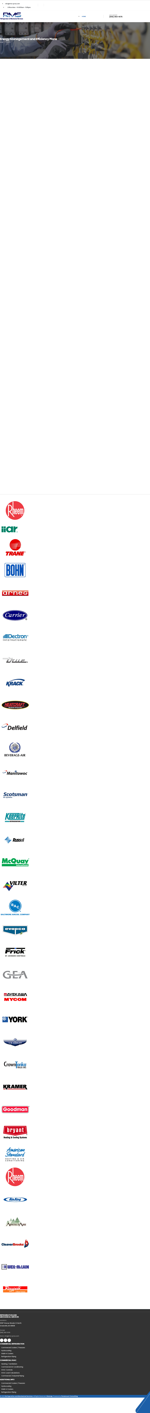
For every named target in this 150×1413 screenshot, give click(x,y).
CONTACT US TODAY (14, 481)
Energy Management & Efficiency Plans (93, 56)
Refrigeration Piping (88, 60)
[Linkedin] (46, 5)
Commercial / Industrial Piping (12, 1376)
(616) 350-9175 (115, 16)
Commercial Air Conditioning (91, 67)
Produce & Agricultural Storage (91, 91)
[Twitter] (41, 5)
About (84, 25)
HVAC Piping (86, 81)
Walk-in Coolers (7, 1353)
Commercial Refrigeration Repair (92, 47)
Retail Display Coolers (89, 94)
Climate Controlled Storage (90, 87)
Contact (85, 59)
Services (85, 33)
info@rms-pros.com (12, 4)
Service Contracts (88, 115)
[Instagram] (1, 1340)
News (84, 50)
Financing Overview (87, 49)
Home (84, 16)
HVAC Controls (87, 74)
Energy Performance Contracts (90, 54)
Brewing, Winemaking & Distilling (92, 98)
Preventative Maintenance (90, 108)
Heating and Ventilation (89, 70)
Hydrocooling (6, 1350)
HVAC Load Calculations (89, 77)
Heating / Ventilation (9, 1364)
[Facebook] (35, 5)
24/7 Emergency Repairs (89, 105)
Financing (85, 42)
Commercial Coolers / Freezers (13, 1347)
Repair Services (87, 111)
